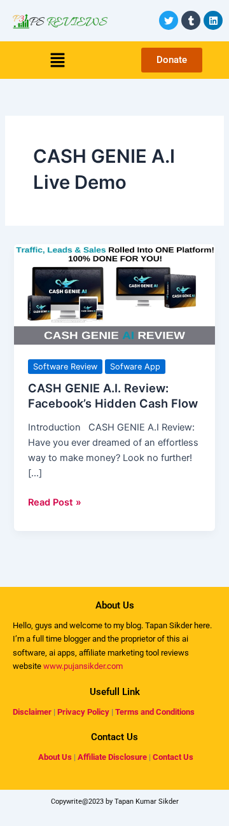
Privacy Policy (83, 712)
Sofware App (135, 366)
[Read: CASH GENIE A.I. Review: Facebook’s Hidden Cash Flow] (114, 293)
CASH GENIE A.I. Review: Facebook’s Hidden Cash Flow (113, 395)
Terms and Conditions (155, 712)
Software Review (65, 366)
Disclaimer (32, 712)
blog (132, 625)
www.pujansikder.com (83, 666)
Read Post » (54, 501)
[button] (57, 60)
